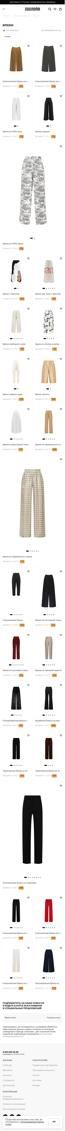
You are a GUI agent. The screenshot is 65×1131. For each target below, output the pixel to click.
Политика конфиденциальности (13, 1098)
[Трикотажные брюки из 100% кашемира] (16, 750)
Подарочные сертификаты (44, 1065)
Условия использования (14, 1104)
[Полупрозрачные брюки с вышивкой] (16, 700)
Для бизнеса (9, 1085)
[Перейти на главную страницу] (32, 9)
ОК (52, 1122)
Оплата (35, 1075)
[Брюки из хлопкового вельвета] (16, 650)
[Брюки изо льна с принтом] (48, 273)
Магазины (7, 1070)
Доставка (36, 1080)
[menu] (9, 9)
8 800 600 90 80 (13, 1053)
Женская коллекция (21, 16)
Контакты (7, 1075)
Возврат (36, 1085)
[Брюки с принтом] (16, 273)
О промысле (8, 1080)
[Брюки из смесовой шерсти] (48, 650)
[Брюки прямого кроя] (16, 374)
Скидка (7, 36)
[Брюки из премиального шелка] (48, 424)
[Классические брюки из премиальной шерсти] (16, 912)
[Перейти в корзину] (59, 9)
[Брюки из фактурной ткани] (16, 424)
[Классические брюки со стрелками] (32, 831)
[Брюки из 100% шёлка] (32, 192)
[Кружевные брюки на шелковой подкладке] (48, 700)
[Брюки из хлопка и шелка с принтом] (48, 323)
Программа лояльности (43, 1070)
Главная (6, 16)
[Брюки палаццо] (48, 111)
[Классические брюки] (16, 592)
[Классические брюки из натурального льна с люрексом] (16, 61)
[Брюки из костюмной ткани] (48, 592)
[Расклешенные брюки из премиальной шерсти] (48, 963)
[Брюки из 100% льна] (16, 111)
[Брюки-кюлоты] (48, 374)
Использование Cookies (14, 1109)
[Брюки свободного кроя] (16, 323)
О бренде (7, 1065)
